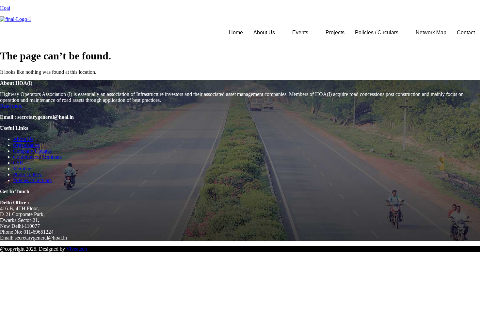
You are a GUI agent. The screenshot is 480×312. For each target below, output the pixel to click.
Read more (11, 106)
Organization (26, 145)
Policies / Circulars (376, 32)
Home (236, 32)
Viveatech (76, 249)
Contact (466, 32)
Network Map (431, 32)
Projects (335, 32)
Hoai (5, 8)
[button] (267, 32)
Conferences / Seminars (37, 157)
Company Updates (32, 151)
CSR (18, 162)
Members (22, 168)
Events (300, 32)
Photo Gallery (27, 174)
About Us (264, 32)
